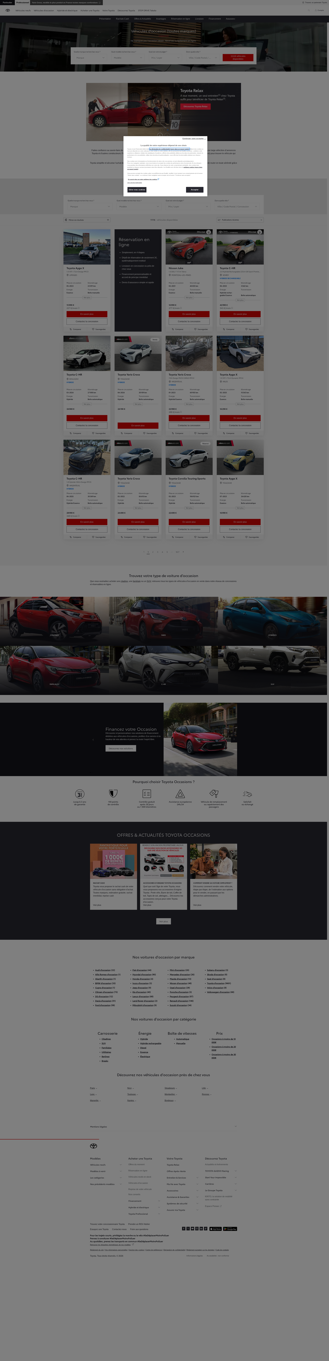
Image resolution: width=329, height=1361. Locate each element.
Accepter (195, 190)
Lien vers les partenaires (134, 182)
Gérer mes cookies (137, 190)
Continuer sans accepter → (194, 139)
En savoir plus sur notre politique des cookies (142, 179)
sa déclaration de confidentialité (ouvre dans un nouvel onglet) (169, 149)
